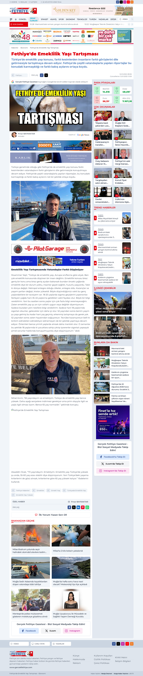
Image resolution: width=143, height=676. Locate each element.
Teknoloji (82, 19)
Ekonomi (70, 19)
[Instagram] (124, 2)
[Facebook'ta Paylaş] (41, 75)
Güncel (22, 19)
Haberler (14, 48)
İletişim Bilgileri (123, 661)
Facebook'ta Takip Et (114, 457)
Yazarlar (103, 19)
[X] (121, 2)
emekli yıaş (55, 491)
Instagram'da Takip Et (115, 471)
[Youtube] (128, 2)
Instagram (74, 631)
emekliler (40, 491)
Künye (14, 2)
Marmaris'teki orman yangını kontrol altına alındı (54, 24)
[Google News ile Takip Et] (83, 135)
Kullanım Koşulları (103, 655)
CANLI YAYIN (39, 644)
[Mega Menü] (11, 19)
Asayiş (53, 19)
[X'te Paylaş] (46, 75)
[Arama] (132, 19)
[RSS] (132, 2)
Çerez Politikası (101, 663)
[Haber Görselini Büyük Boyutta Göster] (50, 107)
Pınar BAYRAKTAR (26, 135)
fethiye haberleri (19, 75)
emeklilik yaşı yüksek (24, 495)
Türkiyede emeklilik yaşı (76, 491)
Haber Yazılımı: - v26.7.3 (112, 673)
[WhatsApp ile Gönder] (87, 507)
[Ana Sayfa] (16, 19)
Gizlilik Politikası (102, 659)
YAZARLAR (60, 644)
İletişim (33, 2)
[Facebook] (117, 2)
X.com (52, 631)
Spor (61, 19)
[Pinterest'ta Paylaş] (83, 507)
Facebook (31, 631)
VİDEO (125, 19)
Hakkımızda (79, 659)
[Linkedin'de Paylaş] (78, 507)
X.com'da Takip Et (115, 464)
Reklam (23, 2)
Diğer (113, 19)
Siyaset (44, 19)
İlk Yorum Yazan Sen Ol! (53, 515)
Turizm (92, 19)
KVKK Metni (121, 657)
